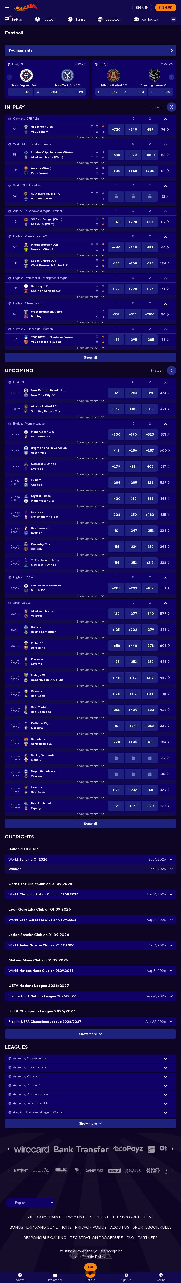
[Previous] (9, 77)
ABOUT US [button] (119, 1227)
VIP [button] (30, 1217)
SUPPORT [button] (99, 1217)
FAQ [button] (130, 1237)
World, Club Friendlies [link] (27, 185)
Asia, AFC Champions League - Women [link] (38, 211)
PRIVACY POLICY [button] (90, 1227)
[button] (90, 119)
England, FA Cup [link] (23, 577)
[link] (25, 7)
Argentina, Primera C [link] (26, 1085)
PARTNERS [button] (148, 1237)
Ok (90, 1267)
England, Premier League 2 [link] (30, 236)
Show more (88, 1034)
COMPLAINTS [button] (50, 1217)
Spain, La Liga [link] (22, 602)
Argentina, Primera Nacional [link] (31, 1094)
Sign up (166, 7)
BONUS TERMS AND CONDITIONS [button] (40, 1227)
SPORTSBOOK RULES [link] (152, 1227)
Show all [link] (157, 107)
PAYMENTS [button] (76, 1217)
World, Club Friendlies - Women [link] (33, 144)
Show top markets (88, 137)
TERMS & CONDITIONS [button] (133, 1217)
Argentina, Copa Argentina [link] (30, 1058)
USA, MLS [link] (19, 382)
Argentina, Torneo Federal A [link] (30, 1103)
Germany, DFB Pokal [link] (26, 118)
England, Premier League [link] (29, 423)
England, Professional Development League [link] (40, 278)
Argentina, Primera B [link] (26, 1076)
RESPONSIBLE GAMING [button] (44, 1237)
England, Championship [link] (28, 303)
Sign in (142, 7)
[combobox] (30, 1202)
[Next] (171, 77)
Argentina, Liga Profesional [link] (30, 1067)
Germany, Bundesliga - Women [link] (33, 328)
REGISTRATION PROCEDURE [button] (96, 1237)
